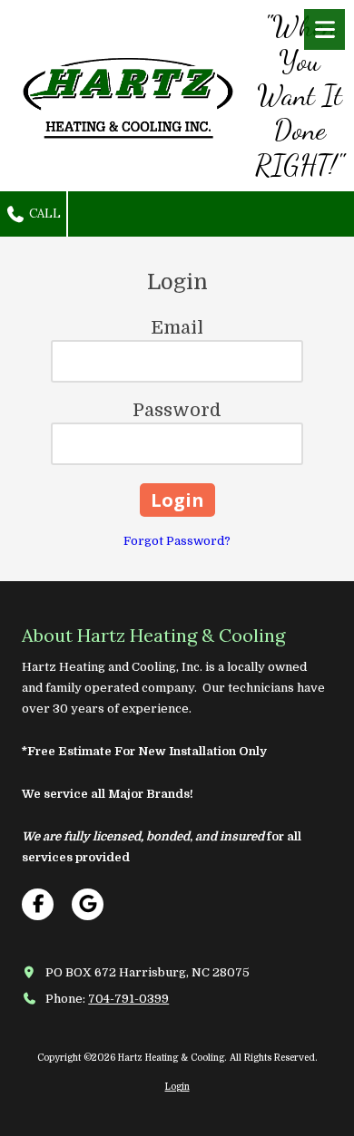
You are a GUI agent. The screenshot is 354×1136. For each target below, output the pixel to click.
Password (177, 410)
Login (177, 1087)
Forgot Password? (177, 541)
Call (43, 213)
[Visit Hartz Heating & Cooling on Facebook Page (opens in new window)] (38, 904)
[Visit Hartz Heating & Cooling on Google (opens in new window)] (87, 904)
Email (177, 327)
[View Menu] (324, 29)
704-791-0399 (128, 998)
